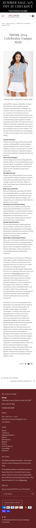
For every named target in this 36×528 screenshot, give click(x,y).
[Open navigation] (2, 16)
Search (4, 430)
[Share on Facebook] (25, 363)
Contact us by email (8, 408)
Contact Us (5, 433)
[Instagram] (5, 517)
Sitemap (4, 442)
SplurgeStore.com (18, 273)
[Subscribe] (31, 493)
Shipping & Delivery (8, 435)
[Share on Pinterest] (31, 363)
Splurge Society (11, 23)
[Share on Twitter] (28, 363)
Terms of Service (7, 446)
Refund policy (6, 439)
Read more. (23, 480)
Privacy (4, 444)
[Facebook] (2, 517)
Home (3, 23)
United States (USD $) (12, 503)
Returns (4, 437)
